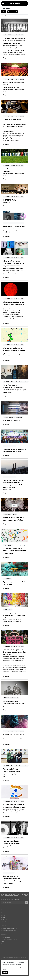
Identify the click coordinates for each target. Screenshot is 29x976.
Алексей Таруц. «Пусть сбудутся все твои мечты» (14, 227)
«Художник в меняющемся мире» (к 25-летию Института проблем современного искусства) (14, 40)
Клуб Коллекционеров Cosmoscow (9, 939)
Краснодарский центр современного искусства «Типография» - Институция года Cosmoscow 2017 (14, 879)
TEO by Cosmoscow (6, 942)
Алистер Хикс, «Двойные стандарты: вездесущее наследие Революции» (11, 843)
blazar (2, 944)
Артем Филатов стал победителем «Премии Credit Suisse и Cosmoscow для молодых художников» (14, 388)
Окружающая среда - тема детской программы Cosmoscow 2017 (14, 615)
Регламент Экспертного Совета (8, 930)
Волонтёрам (4, 919)
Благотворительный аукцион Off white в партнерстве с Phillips (14, 519)
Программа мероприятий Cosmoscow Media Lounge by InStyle (14, 450)
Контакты (3, 921)
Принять (5, 973)
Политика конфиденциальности (9, 928)
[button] (26, 3)
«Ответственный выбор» (11, 421)
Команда (3, 917)
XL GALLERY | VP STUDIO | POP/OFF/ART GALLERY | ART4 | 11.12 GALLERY (14, 551)
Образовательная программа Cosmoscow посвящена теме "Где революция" (14, 652)
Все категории (12, 12)
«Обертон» (4, 946)
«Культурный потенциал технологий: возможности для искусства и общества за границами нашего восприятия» (13, 264)
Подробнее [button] (6, 58)
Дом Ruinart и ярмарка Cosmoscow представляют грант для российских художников (14, 703)
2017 (3, 12)
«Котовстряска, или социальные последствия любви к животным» (14, 806)
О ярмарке (3, 915)
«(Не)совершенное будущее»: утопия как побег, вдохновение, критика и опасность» (13, 304)
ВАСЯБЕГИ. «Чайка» (10, 200)
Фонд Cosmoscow (5, 937)
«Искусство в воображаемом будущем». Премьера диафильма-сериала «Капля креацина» (14, 350)
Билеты (3, 913)
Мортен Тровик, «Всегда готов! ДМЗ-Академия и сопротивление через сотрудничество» (14, 84)
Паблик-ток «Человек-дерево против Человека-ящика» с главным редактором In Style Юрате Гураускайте (13, 484)
